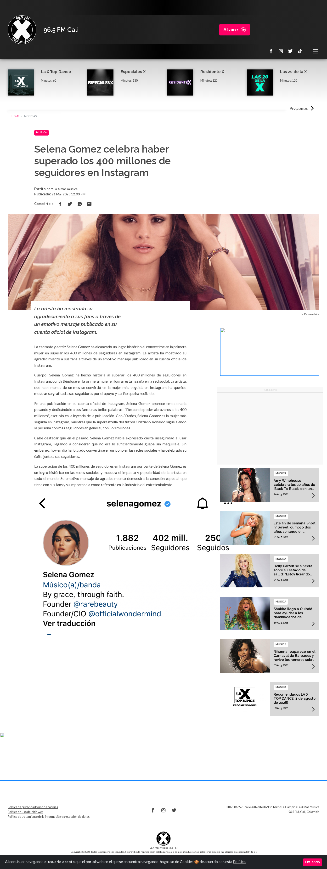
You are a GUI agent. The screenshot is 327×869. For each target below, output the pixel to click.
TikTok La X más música (300, 51)
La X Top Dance (56, 71)
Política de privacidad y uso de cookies (33, 807)
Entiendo (312, 862)
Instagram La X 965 (281, 51)
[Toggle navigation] (315, 51)
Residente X (212, 71)
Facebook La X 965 (271, 51)
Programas (299, 108)
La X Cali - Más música (22, 29)
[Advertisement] (270, 428)
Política (239, 861)
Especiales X (133, 71)
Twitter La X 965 (290, 51)
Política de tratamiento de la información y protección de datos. (49, 816)
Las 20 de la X (293, 71)
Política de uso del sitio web (25, 812)
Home (15, 116)
